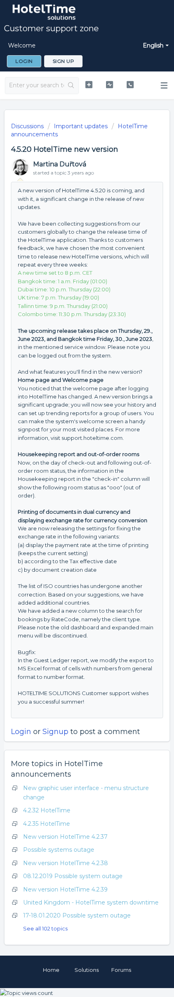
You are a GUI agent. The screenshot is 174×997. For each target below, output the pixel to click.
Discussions (27, 126)
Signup (55, 731)
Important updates (81, 126)
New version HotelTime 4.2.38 (65, 863)
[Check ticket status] (109, 84)
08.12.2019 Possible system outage (73, 876)
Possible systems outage (58, 849)
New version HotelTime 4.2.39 (65, 889)
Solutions (86, 970)
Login (21, 731)
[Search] (71, 86)
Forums (121, 970)
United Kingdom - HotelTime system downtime (91, 902)
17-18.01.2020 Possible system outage (77, 915)
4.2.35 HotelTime (46, 823)
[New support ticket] (89, 84)
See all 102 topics (45, 928)
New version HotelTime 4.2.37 (65, 836)
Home (51, 970)
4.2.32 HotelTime (46, 810)
